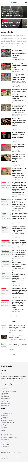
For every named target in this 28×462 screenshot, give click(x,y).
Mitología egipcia (5, 396)
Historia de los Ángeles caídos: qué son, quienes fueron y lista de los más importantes (17, 327)
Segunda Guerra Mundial (7, 422)
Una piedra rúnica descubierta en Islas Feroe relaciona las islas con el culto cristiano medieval (19, 53)
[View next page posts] (15, 316)
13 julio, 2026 (16, 270)
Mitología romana (5, 398)
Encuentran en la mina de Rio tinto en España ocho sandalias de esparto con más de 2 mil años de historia (19, 216)
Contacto (14, 452)
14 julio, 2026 (16, 247)
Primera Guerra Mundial (7, 420)
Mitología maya (5, 405)
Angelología (4, 427)
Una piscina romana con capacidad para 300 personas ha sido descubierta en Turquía (19, 107)
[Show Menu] (2, 2)
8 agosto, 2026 (17, 102)
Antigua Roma (4, 419)
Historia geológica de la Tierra (8, 381)
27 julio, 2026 (16, 210)
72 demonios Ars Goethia (7, 441)
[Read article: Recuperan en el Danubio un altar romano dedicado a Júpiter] (6, 66)
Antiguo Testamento (6, 424)
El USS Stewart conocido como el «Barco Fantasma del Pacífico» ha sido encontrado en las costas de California (19, 202)
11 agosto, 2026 (17, 71)
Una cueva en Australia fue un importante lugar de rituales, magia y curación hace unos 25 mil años (18, 158)
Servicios (3, 454)
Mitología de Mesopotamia (7, 400)
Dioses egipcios (5, 443)
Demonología (4, 426)
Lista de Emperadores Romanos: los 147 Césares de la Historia (18, 345)
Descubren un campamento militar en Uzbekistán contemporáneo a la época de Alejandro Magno (18, 277)
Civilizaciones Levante (6, 413)
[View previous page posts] (12, 316)
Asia (3, 273)
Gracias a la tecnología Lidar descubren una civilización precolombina (19, 146)
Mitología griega (5, 393)
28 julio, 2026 (16, 196)
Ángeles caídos (5, 439)
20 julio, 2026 (16, 237)
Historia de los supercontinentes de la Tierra (12, 378)
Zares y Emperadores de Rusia (9, 437)
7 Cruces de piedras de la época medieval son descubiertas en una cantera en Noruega (19, 134)
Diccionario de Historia (6, 374)
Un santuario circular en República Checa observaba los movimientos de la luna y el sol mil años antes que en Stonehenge (11, 24)
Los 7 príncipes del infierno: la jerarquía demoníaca (16, 336)
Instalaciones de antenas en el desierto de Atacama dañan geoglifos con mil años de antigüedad (19, 291)
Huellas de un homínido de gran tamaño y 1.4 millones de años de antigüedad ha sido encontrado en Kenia (19, 171)
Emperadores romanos (7, 434)
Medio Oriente (6, 9)
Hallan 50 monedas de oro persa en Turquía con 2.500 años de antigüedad (19, 242)
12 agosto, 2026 (17, 61)
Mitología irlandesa (5, 403)
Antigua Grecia (4, 415)
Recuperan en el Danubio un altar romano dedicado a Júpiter (19, 65)
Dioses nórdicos (5, 446)
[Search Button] (26, 2)
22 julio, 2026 (16, 223)
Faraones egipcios (5, 436)
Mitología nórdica (5, 395)
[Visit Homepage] (14, 2)
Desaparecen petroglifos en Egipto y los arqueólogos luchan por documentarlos (19, 263)
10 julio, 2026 (16, 297)
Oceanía (4, 155)
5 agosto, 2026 (17, 129)
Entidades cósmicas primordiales (9, 391)
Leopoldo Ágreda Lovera (18, 59)
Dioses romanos (5, 444)
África (3, 168)
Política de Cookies (5, 452)
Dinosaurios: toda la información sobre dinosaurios (13, 376)
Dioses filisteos (4, 448)
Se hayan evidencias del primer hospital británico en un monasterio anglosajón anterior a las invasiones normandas (19, 230)
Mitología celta (4, 402)
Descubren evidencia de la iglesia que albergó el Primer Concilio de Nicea (19, 252)
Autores (20, 452)
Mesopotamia (4, 412)
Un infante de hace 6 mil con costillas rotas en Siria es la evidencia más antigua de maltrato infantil (19, 303)
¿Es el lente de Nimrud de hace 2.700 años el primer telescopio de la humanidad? (11, 14)
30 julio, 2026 (16, 151)
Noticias (4, 105)
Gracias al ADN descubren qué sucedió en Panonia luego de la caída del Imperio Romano (19, 122)
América (4, 144)
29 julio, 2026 (16, 165)
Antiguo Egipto (4, 417)
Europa (4, 20)
